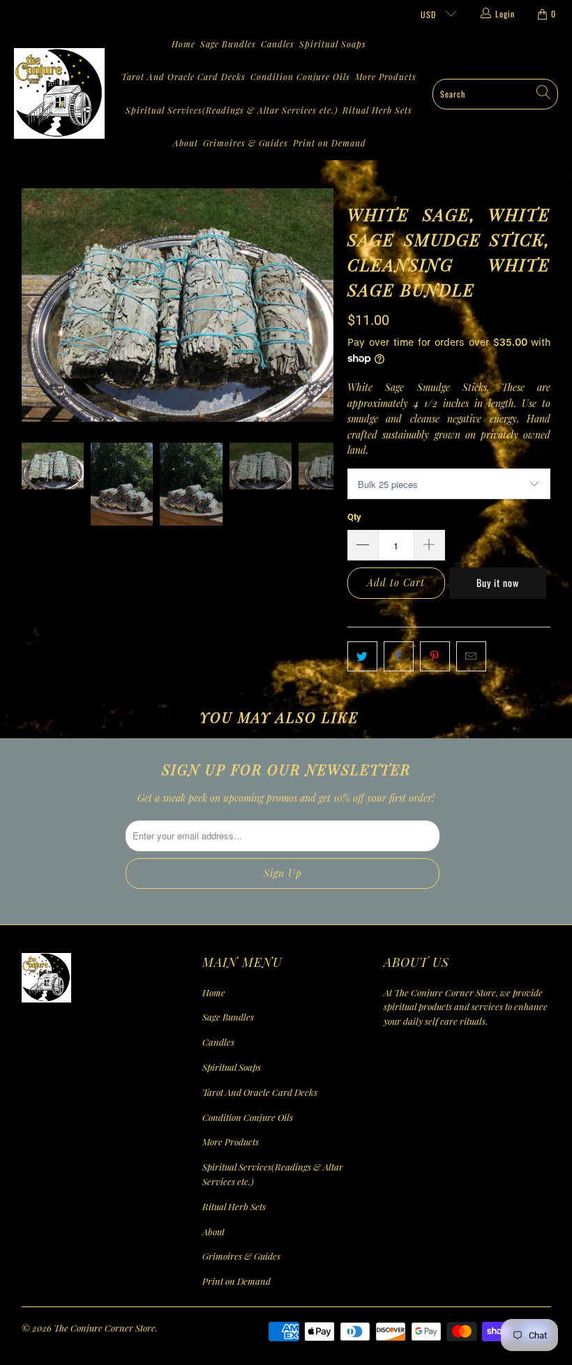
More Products (385, 76)
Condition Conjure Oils (300, 76)
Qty (354, 517)
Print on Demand (329, 142)
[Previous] (32, 305)
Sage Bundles (228, 43)
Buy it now (497, 582)
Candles (277, 43)
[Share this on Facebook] (399, 656)
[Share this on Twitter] (362, 656)
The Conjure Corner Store (105, 1328)
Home (183, 43)
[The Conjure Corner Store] (59, 94)
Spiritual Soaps (332, 43)
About (185, 142)
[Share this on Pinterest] (435, 656)
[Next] (323, 305)
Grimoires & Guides (245, 142)
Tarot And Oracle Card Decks (183, 76)
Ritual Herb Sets (377, 110)
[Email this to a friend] (471, 656)
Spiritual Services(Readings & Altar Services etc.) (232, 110)
